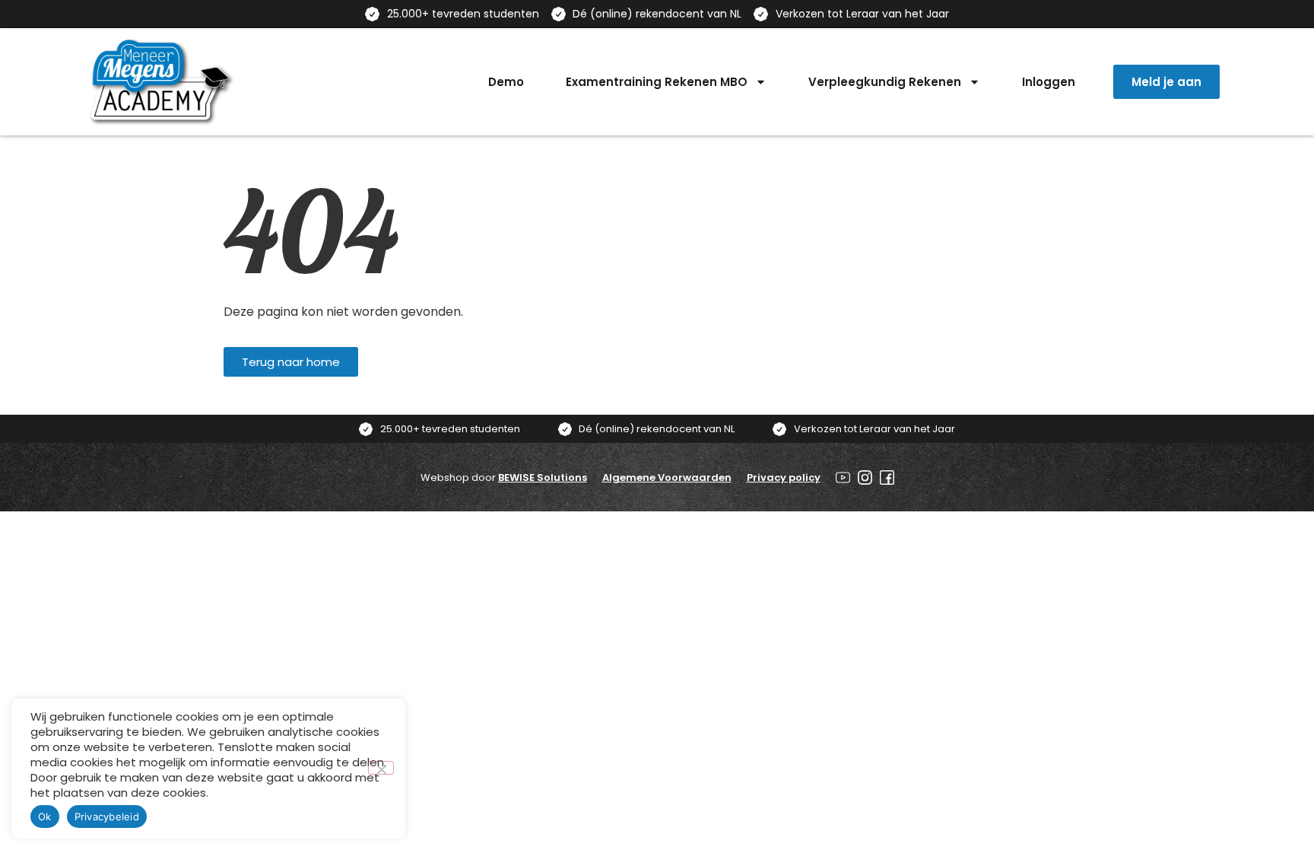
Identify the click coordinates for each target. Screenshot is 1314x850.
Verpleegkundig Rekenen (884, 82)
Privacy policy (783, 477)
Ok (45, 816)
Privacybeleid (107, 816)
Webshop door (504, 477)
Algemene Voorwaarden (667, 477)
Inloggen (1048, 82)
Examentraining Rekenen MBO (656, 82)
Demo (506, 82)
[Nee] (381, 768)
